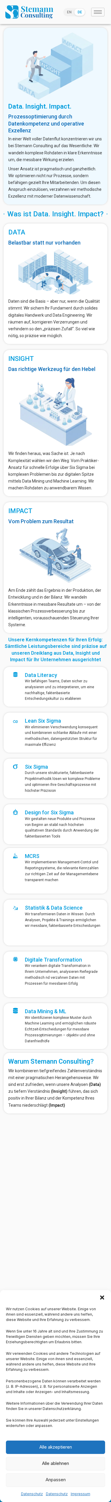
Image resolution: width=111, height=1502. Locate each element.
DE (80, 12)
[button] (102, 1297)
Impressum (80, 1494)
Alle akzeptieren (55, 1447)
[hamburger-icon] (97, 12)
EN (69, 12)
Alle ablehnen (55, 1463)
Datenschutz (32, 1494)
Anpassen (56, 1479)
